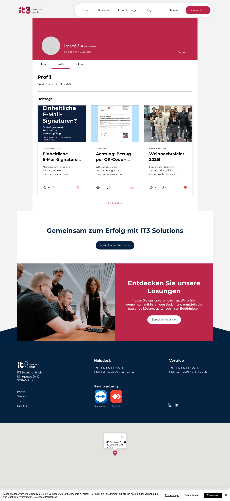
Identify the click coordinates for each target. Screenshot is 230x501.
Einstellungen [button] (172, 495)
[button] (164, 319)
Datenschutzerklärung (45, 496)
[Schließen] (226, 495)
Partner (21, 391)
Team (20, 401)
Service (21, 396)
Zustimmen (213, 495)
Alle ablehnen (192, 495)
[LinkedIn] (176, 404)
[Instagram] (170, 404)
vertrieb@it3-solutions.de (191, 372)
